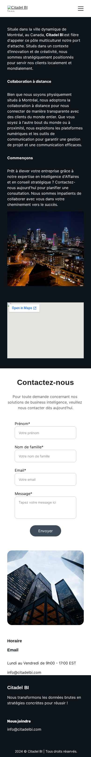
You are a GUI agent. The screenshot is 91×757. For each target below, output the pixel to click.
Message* (23, 493)
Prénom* (22, 423)
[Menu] (81, 9)
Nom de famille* (29, 447)
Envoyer (45, 531)
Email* (20, 470)
